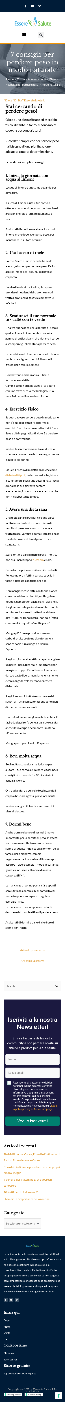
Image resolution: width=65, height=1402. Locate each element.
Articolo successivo (32, 960)
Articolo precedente (32, 950)
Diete (8, 100)
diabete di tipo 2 (15, 475)
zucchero (38, 559)
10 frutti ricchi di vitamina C (21, 1192)
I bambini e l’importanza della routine (26, 1199)
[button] (24, 34)
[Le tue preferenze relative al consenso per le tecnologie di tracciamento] (58, 1395)
